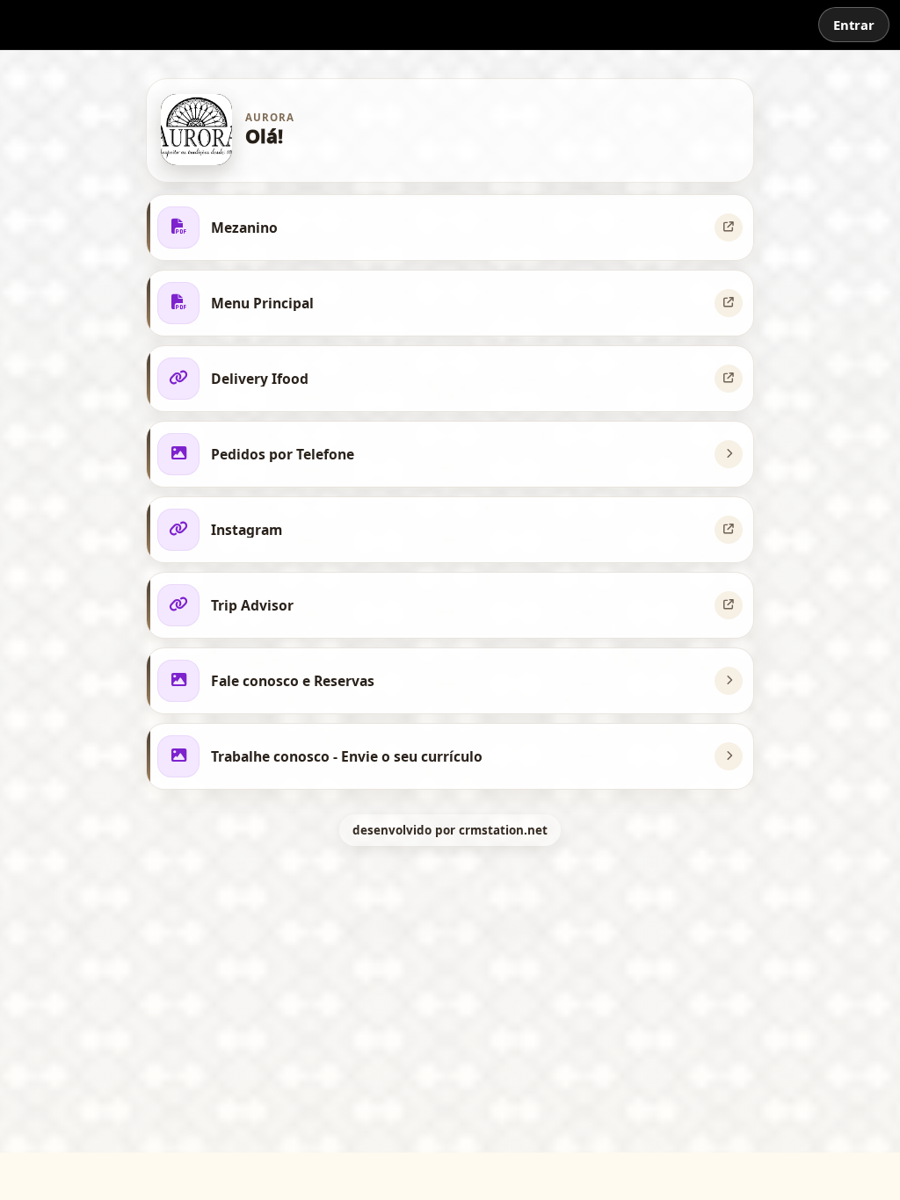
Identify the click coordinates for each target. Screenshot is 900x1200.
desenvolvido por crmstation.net (450, 830)
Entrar (854, 24)
